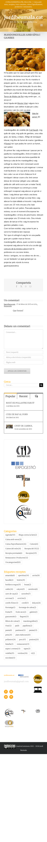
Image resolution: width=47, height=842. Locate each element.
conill (25, 603)
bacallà (9, 580)
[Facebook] (6, 692)
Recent (23, 396)
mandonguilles (30, 621)
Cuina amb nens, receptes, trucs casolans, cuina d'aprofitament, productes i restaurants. (23, 4)
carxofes (26, 594)
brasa (27, 585)
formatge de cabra (27, 607)
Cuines (34, 544)
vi (33, 653)
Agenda (10, 535)
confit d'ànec (11, 603)
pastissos (20, 630)
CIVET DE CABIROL (23, 426)
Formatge (10, 607)
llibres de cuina (12, 621)
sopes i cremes (12, 649)
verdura (23, 653)
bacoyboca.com (9, 304)
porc (22, 639)
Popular (10, 396)
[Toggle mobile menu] (41, 25)
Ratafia (9, 644)
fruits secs (21, 612)
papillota (27, 626)
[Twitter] (11, 692)
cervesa (9, 598)
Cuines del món (13, 549)
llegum (24, 616)
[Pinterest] (11, 697)
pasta (8, 630)
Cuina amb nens (13, 539)
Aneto (7, 143)
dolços (36, 603)
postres (34, 639)
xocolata (10, 658)
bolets (21, 580)
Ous (8, 626)
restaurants (23, 644)
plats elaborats (23, 635)
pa (17, 626)
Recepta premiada (13, 553)
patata (33, 630)
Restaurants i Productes (16, 558)
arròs (36, 575)
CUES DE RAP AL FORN (17, 414)
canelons (33, 589)
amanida (10, 575)
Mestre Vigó (22, 103)
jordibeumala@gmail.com (16, 681)
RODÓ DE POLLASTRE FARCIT (20, 403)
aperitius (23, 575)
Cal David (33, 130)
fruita (8, 612)
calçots (21, 589)
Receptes (31, 553)
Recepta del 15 (31, 549)
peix (8, 635)
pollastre (10, 639)
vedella (9, 653)
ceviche (21, 598)
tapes (27, 649)
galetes (33, 612)
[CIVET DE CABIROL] (9, 426)
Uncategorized (13, 562)
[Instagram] (6, 697)
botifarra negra (13, 585)
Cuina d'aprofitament (15, 544)
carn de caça (11, 594)
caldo (9, 589)
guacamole (10, 616)
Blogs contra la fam (28, 535)
